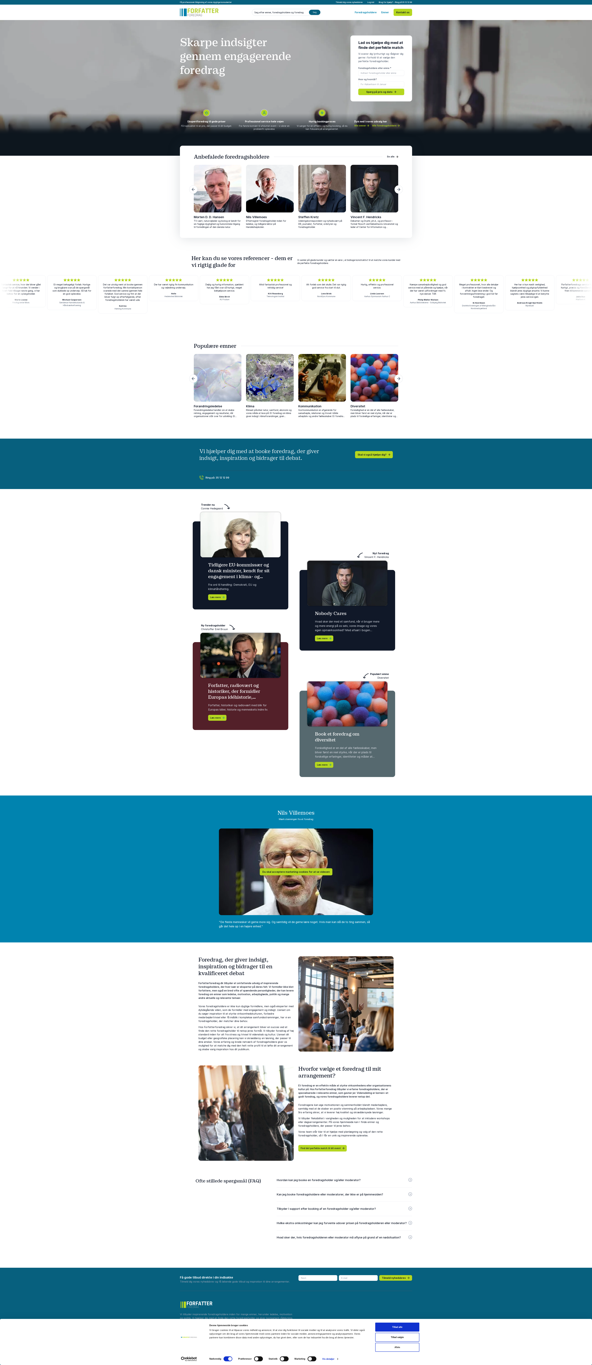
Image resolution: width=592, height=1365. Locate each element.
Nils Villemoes (256, 217)
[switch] (258, 1358)
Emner (385, 12)
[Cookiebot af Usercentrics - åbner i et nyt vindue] (188, 1359)
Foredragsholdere (366, 12)
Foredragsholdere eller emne (374, 68)
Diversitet (358, 406)
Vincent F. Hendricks (366, 217)
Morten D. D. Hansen (209, 217)
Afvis (397, 1347)
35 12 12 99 (407, 2)
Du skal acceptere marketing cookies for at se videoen (296, 871)
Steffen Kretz (308, 217)
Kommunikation (309, 406)
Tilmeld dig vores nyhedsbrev (349, 2)
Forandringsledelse (208, 406)
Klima (250, 406)
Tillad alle (397, 1327)
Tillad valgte (397, 1337)
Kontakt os (402, 12)
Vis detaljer (328, 1359)
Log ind (370, 2)
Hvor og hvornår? (367, 79)
